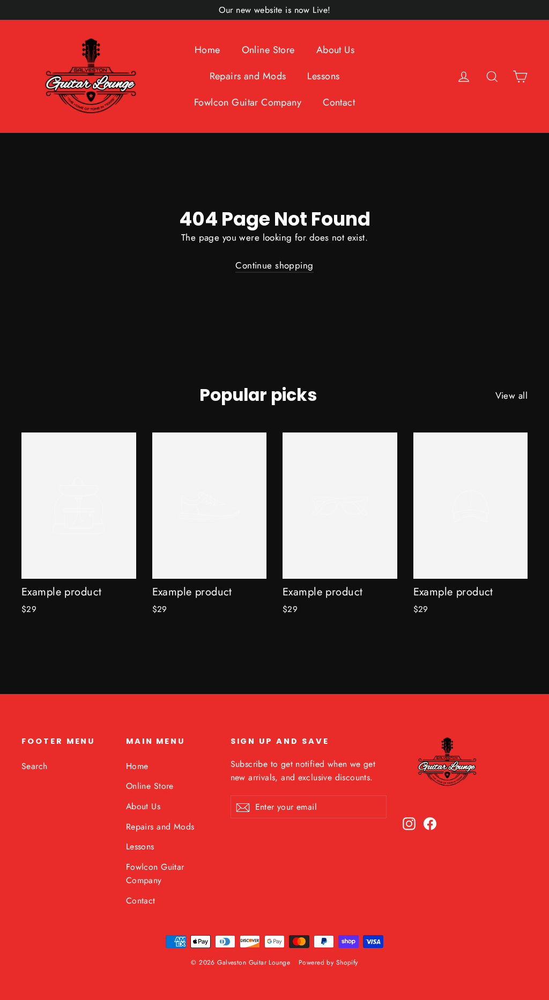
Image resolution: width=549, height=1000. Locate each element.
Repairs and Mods (248, 76)
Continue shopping (274, 265)
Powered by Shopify (328, 962)
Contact (339, 102)
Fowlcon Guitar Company (247, 102)
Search (34, 766)
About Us (335, 50)
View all (511, 395)
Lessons (323, 76)
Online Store (268, 50)
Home (207, 50)
